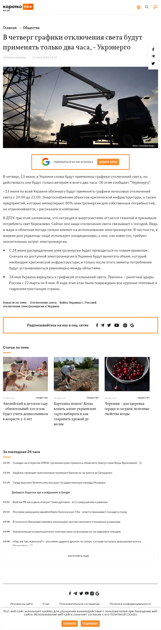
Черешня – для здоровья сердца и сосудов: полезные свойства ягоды (127, 409)
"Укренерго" (140, 182)
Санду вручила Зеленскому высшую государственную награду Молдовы (59, 482)
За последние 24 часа (21, 451)
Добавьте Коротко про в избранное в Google (41, 492)
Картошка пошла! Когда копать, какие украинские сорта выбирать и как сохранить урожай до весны (75, 414)
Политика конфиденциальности (130, 604)
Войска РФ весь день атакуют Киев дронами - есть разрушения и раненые (60, 502)
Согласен (69, 623)
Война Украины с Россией (77, 302)
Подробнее (90, 623)
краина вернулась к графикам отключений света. (65, 277)
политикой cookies (123, 614)
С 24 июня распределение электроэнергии (45, 250)
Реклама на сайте (21, 604)
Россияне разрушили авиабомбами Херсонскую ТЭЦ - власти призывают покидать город (70, 512)
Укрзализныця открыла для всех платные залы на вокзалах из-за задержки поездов (67, 531)
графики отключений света (118, 176)
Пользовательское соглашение (79, 604)
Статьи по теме (16, 347)
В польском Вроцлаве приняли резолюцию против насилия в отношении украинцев (66, 521)
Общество (42, 398)
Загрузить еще (78, 555)
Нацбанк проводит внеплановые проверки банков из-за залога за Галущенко (62, 472)
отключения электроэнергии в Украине (31, 306)
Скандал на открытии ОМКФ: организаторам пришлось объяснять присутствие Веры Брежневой (75, 463)
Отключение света (43, 302)
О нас (46, 604)
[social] (97, 325)
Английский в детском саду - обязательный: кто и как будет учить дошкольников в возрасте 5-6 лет (25, 411)
